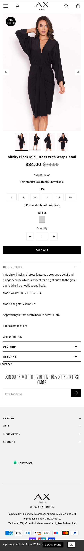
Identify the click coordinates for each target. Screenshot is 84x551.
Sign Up (76, 393)
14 (58, 197)
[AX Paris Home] (42, 6)
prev (6, 72)
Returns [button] (10, 356)
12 (46, 197)
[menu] (5, 6)
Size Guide (54, 205)
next (78, 72)
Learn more (53, 544)
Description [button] (13, 267)
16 (70, 197)
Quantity (42, 228)
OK (71, 544)
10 (35, 197)
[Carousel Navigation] (42, 72)
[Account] (17, 6)
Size (42, 189)
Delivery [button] (10, 346)
